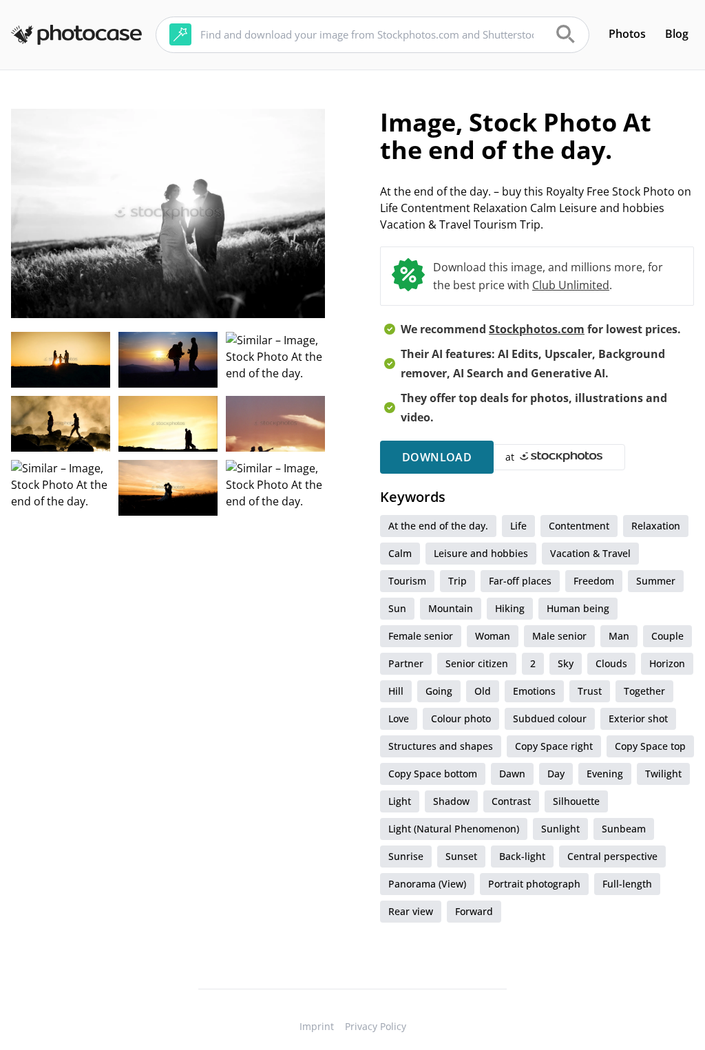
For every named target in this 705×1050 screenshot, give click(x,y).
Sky (566, 663)
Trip (457, 580)
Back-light (522, 856)
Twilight (663, 773)
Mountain (450, 608)
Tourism (407, 580)
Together (644, 690)
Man (619, 635)
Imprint (316, 1026)
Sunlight (560, 828)
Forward (474, 911)
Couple (667, 635)
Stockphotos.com (537, 329)
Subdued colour (550, 718)
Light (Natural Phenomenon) (453, 828)
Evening (605, 773)
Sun (397, 608)
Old (482, 690)
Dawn (512, 773)
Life (518, 525)
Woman (492, 635)
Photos (627, 33)
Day (556, 773)
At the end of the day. (438, 525)
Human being (578, 608)
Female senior (420, 635)
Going (438, 690)
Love (398, 718)
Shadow (451, 801)
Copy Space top (650, 746)
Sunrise (405, 856)
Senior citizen (476, 663)
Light (399, 801)
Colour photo (461, 718)
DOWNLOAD (437, 457)
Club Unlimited (570, 285)
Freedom (594, 580)
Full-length (627, 883)
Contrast (511, 801)
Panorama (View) (427, 883)
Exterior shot (638, 718)
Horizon (667, 663)
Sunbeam (624, 828)
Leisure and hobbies (481, 553)
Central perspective (612, 856)
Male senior (559, 635)
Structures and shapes (440, 746)
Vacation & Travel (590, 553)
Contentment (579, 525)
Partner (405, 663)
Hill (395, 690)
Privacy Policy (375, 1026)
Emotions (534, 690)
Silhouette (576, 801)
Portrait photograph (534, 883)
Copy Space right (554, 746)
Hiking (510, 608)
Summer (655, 580)
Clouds (611, 663)
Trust (590, 690)
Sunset (461, 856)
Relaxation (655, 525)
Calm (400, 553)
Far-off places (520, 580)
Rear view (410, 911)
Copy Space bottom (432, 773)
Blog (676, 33)
